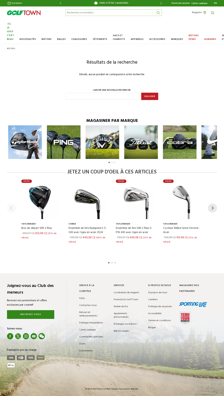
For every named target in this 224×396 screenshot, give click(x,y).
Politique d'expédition (91, 323)
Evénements (86, 351)
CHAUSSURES (79, 39)
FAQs (82, 298)
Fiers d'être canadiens (114, 3)
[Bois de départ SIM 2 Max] (41, 201)
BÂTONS (47, 39)
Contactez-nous (88, 305)
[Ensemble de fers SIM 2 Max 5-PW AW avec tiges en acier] (136, 201)
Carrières (153, 300)
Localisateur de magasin (126, 293)
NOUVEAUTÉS (28, 39)
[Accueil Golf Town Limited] (24, 12)
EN (215, 3)
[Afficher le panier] (213, 12)
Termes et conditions (159, 321)
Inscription (16, 3)
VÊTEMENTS (100, 39)
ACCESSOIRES (157, 39)
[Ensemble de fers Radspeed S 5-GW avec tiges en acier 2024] (88, 201)
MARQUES (177, 39)
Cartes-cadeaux (199, 3)
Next (161, 3)
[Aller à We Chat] (41, 336)
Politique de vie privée (160, 307)
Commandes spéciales (91, 337)
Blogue (152, 328)
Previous (59, 3)
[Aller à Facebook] (10, 336)
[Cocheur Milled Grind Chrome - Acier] (183, 201)
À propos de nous (157, 293)
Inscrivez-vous (30, 314)
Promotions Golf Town (126, 300)
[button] (109, 162)
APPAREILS (137, 39)
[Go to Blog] (49, 336)
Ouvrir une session (180, 3)
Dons (82, 344)
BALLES (61, 39)
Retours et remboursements (88, 314)
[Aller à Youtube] (34, 336)
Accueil (11, 48)
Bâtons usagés (121, 331)
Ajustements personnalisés (121, 315)
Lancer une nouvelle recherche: (112, 90)
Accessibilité (155, 314)
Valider (149, 96)
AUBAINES (210, 39)
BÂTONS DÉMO (194, 37)
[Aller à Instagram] (26, 336)
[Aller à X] (18, 336)
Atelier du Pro (121, 307)
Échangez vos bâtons (125, 324)
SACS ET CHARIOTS (119, 37)
